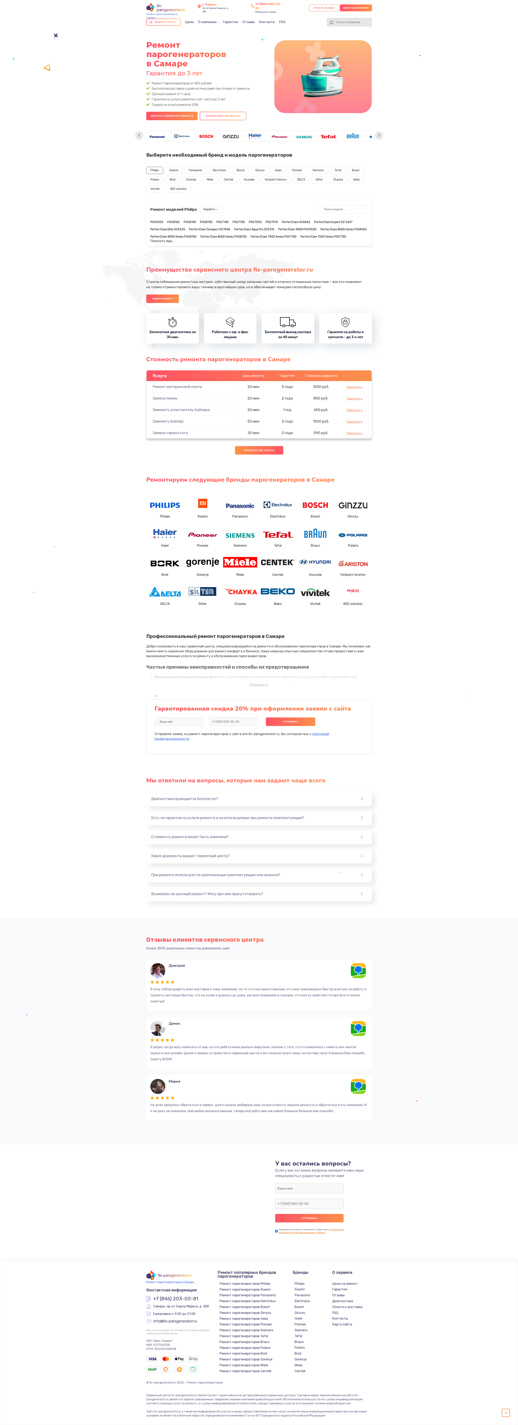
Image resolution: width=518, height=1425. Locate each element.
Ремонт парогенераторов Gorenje (246, 1359)
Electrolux (219, 170)
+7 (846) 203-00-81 (175, 1299)
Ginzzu (259, 170)
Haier (278, 170)
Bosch (241, 170)
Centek (228, 179)
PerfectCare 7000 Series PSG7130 (323, 236)
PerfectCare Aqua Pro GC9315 (254, 229)
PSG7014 (272, 222)
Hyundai (249, 179)
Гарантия (230, 22)
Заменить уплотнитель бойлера (181, 410)
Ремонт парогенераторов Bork (243, 1353)
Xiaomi (173, 170)
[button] (139, 135)
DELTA (301, 179)
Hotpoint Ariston (276, 179)
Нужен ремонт (162, 298)
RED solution (178, 189)
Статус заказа (324, 7)
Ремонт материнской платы (177, 387)
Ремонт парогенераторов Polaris (245, 1348)
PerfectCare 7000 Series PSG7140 (273, 236)
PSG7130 (239, 222)
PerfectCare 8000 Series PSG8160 (344, 229)
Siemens (318, 170)
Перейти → (211, 209)
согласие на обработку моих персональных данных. (311, 1231)
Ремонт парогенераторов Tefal (244, 1336)
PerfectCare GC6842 (296, 222)
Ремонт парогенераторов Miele (244, 1365)
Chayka (338, 179)
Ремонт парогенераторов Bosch (245, 1307)
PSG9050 (156, 222)
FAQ (282, 22)
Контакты (267, 22)
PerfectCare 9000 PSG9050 (297, 229)
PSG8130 (206, 222)
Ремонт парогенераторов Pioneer (246, 1324)
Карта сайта (342, 1324)
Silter (319, 179)
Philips (155, 170)
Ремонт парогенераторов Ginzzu (245, 1313)
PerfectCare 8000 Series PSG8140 (173, 236)
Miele (210, 179)
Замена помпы (165, 398)
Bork (173, 179)
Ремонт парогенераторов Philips (245, 1284)
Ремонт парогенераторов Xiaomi (245, 1289)
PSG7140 (223, 222)
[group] (157, 136)
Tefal (337, 170)
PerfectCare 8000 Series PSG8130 (224, 236)
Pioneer (297, 170)
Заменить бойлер (168, 421)
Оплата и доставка (347, 1307)
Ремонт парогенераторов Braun (245, 1342)
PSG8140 (190, 222)
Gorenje (191, 179)
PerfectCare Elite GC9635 (167, 229)
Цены (189, 22)
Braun (356, 170)
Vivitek (155, 189)
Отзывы (248, 22)
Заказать (355, 387)
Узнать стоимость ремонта (172, 115)
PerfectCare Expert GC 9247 (333, 222)
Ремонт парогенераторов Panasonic (248, 1295)
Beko (356, 179)
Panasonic (195, 170)
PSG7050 (255, 222)
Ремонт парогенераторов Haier (244, 1319)
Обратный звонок (356, 7)
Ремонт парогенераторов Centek (245, 1371)
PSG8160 (173, 222)
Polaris (155, 179)
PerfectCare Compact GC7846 (209, 229)
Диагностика (342, 1301)
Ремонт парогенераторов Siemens (246, 1330)
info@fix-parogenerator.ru (175, 1321)
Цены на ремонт (345, 1284)
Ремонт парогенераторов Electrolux (248, 1301)
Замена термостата (170, 433)
